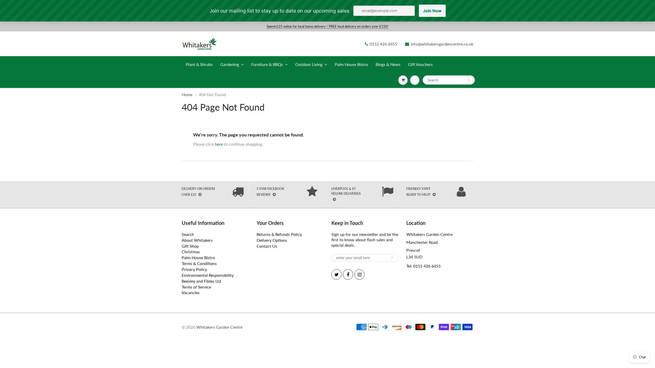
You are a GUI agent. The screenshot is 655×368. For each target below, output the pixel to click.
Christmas (191, 251)
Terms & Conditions (199, 263)
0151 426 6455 (383, 43)
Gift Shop (190, 246)
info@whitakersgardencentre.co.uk (442, 43)
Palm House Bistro (351, 64)
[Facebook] (348, 274)
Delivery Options (272, 240)
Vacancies (191, 292)
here (219, 144)
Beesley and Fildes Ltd (201, 281)
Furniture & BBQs (267, 64)
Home (187, 94)
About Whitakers (197, 240)
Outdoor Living (308, 64)
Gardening (229, 64)
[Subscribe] (392, 258)
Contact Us (267, 246)
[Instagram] (359, 274)
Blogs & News (388, 64)
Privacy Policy (194, 269)
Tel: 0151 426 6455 (423, 265)
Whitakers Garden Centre (219, 327)
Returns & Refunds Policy (279, 234)
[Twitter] (336, 274)
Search (188, 234)
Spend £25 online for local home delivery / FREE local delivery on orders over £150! (327, 26)
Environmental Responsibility (208, 275)
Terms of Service (196, 286)
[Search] (468, 80)
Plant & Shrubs (199, 64)
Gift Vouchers (420, 64)
